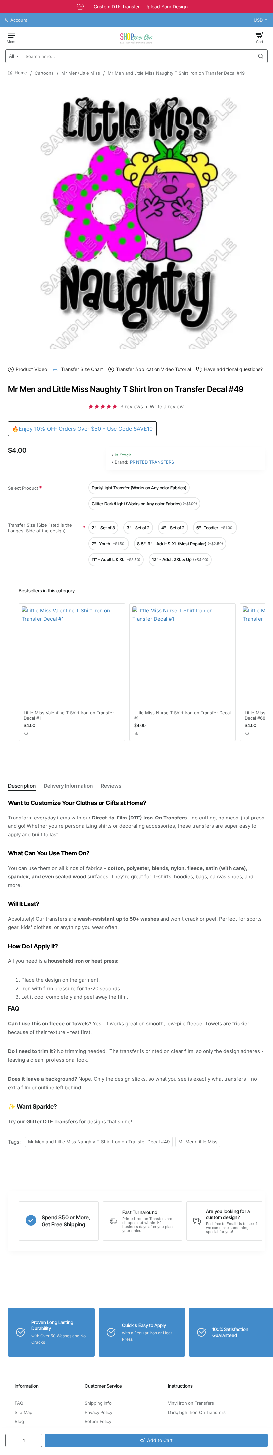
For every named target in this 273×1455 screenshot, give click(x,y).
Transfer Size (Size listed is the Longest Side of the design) (40, 527)
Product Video (31, 369)
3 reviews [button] (131, 406)
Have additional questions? (233, 369)
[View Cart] (259, 37)
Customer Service (103, 1386)
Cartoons (44, 73)
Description (22, 785)
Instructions (180, 1386)
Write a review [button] (167, 406)
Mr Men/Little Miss (80, 73)
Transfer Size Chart (82, 369)
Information (27, 1386)
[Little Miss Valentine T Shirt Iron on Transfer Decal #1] (72, 656)
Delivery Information (68, 785)
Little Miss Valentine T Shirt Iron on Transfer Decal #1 (69, 715)
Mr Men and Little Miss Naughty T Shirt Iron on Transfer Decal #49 (99, 1141)
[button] (156, 1440)
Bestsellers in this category (47, 590)
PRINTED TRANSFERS (152, 462)
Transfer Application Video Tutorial (153, 369)
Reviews (111, 785)
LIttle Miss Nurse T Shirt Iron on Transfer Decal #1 (182, 715)
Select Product (23, 488)
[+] (36, 1440)
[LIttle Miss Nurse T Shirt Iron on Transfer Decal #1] (182, 656)
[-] (11, 1440)
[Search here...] (260, 56)
